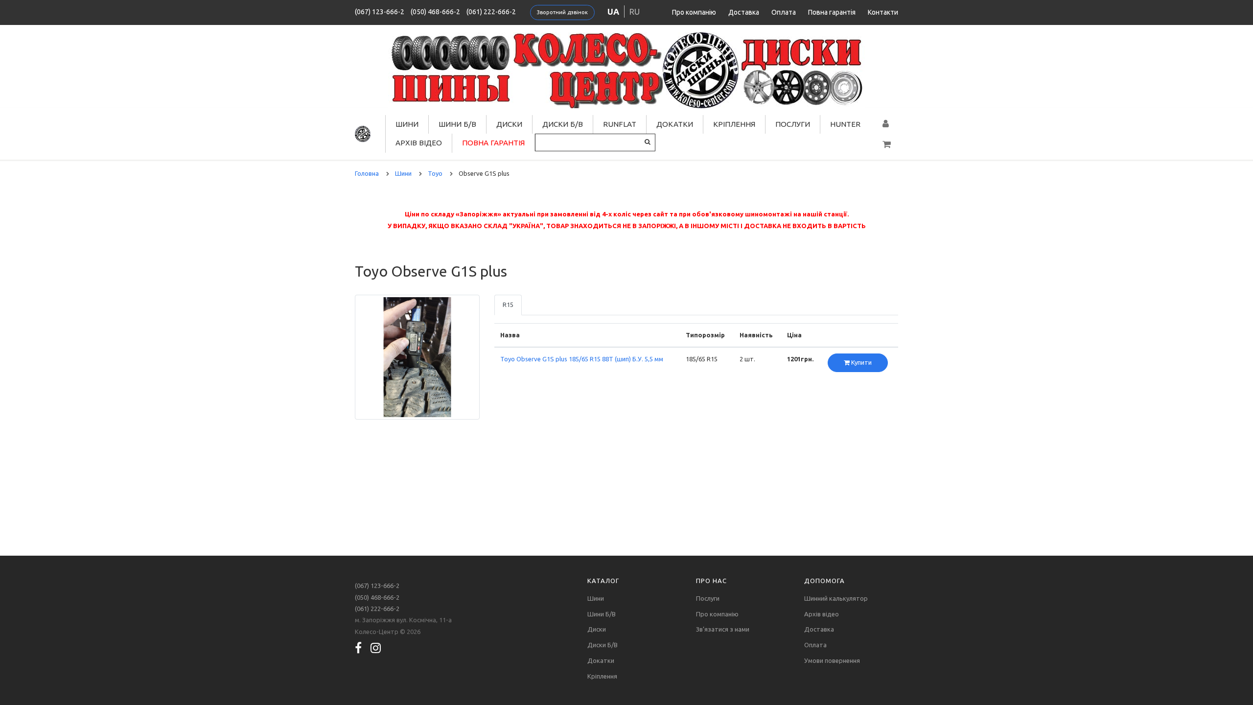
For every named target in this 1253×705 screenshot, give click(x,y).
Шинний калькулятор (836, 598)
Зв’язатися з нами (722, 629)
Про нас (711, 580)
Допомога (824, 580)
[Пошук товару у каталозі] (647, 142)
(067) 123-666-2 (379, 12)
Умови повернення (832, 660)
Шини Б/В (457, 124)
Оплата (783, 12)
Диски (509, 124)
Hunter (845, 124)
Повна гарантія (832, 12)
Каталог (603, 580)
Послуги (792, 124)
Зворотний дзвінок (562, 12)
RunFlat (619, 124)
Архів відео (418, 143)
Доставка (743, 12)
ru (634, 11)
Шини (406, 124)
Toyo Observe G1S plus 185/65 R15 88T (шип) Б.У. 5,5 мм (581, 358)
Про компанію (694, 12)
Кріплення (734, 124)
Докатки (674, 124)
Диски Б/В (562, 124)
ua (613, 11)
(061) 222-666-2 (491, 12)
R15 (508, 304)
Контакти (883, 12)
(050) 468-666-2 (435, 12)
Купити (861, 362)
